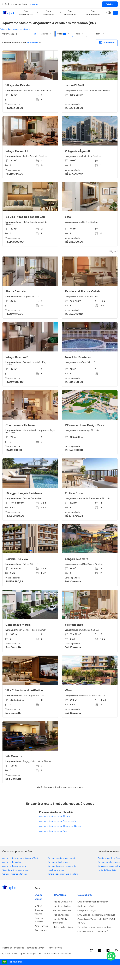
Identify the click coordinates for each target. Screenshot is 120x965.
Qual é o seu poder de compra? (92, 901)
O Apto (38, 905)
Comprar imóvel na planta (59, 862)
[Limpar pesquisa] (35, 34)
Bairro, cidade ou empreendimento (15, 29)
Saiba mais (33, 4)
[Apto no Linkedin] (108, 950)
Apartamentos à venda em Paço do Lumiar (57, 821)
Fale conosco (41, 930)
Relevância (32, 42)
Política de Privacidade (13, 947)
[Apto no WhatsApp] (116, 950)
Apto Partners (41, 926)
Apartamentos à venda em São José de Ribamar (60, 826)
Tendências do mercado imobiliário (63, 874)
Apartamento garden (11, 862)
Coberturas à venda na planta (15, 870)
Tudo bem (110, 4)
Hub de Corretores (62, 910)
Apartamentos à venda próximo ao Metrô (20, 858)
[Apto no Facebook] (99, 950)
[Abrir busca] (115, 13)
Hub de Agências (61, 914)
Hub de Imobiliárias (62, 906)
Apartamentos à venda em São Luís (54, 816)
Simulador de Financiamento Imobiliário (96, 914)
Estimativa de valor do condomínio (93, 927)
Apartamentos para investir (14, 866)
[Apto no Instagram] (91, 950)
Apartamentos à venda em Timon (53, 831)
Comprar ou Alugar (86, 910)
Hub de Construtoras (63, 901)
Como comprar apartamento (15, 874)
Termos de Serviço (36, 947)
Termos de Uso (54, 947)
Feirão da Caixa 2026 (107, 870)
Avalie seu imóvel (85, 906)
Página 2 (113, 251)
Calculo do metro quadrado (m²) (92, 931)
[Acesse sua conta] (109, 13)
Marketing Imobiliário (63, 927)
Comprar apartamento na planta (62, 858)
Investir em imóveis (56, 870)
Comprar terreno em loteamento (62, 866)
